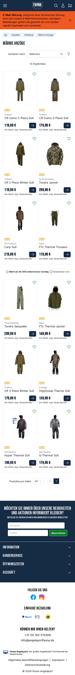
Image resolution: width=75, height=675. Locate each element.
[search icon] (55, 5)
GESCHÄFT (9, 572)
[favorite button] (34, 74)
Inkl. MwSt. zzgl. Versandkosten (18, 129)
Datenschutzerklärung (37, 664)
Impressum (58, 659)
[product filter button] (68, 54)
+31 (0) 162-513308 (37, 635)
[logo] (5, 652)
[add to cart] (32, 125)
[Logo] (37, 5)
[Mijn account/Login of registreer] (62, 5)
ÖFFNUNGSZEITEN (13, 564)
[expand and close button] (69, 547)
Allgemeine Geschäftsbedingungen (28, 659)
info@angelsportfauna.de (37, 640)
